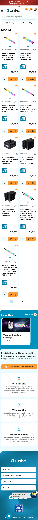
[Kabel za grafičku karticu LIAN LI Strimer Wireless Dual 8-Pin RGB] (9, 57)
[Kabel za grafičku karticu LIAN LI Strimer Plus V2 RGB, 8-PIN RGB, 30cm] (28, 109)
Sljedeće (26, 301)
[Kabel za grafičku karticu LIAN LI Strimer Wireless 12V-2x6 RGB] (9, 109)
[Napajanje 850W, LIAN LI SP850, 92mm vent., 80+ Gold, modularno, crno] (9, 161)
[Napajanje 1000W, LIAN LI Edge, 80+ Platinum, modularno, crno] (28, 161)
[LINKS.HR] (9, 516)
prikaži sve (29, 314)
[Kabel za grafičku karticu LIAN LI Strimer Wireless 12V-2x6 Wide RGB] (28, 57)
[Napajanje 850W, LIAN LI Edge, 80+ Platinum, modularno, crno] (9, 215)
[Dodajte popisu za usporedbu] (4, 79)
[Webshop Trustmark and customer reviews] (19, 508)
